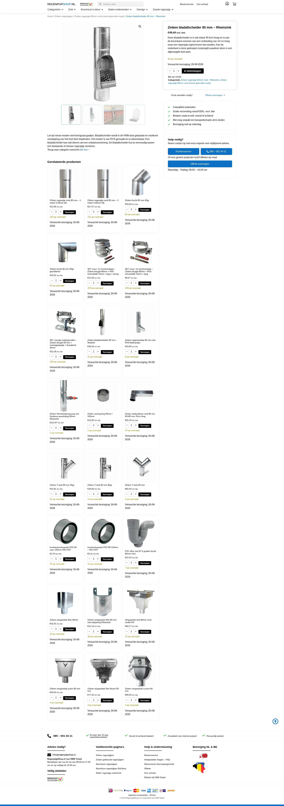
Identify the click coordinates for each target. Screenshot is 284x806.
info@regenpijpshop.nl (64, 755)
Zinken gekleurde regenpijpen (110, 759)
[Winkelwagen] (234, 4)
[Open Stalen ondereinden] (131, 9)
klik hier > (85, 149)
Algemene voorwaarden (138, 795)
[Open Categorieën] (62, 9)
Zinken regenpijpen (64, 16)
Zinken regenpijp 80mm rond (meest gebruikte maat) (99, 16)
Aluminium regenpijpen (106, 764)
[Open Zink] (75, 9)
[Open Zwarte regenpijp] (172, 9)
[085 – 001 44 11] (49, 736)
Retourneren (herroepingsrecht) (159, 764)
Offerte (147, 768)
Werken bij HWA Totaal (154, 777)
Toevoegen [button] (69, 212)
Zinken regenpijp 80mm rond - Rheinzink (200, 80)
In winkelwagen (192, 71)
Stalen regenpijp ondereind (108, 773)
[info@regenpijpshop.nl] (49, 755)
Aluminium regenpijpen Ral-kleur (111, 768)
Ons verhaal (202, 4)
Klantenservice (187, 4)
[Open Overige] (147, 9)
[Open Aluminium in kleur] (102, 9)
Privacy (153, 795)
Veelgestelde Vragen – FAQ (157, 759)
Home (50, 16)
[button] (140, 26)
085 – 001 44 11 (62, 735)
